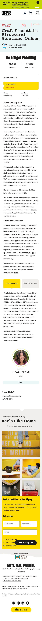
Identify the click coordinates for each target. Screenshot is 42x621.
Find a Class (21, 609)
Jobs (3, 576)
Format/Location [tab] (30, 284)
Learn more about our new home (20, 426)
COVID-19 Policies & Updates (11, 578)
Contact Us (24, 578)
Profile (21, 382)
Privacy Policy (10, 576)
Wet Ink (34, 210)
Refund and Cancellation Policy (12, 581)
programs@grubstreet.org (11, 396)
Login (5, 539)
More (21, 376)
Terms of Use (20, 576)
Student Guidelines (31, 576)
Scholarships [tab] (11, 284)
